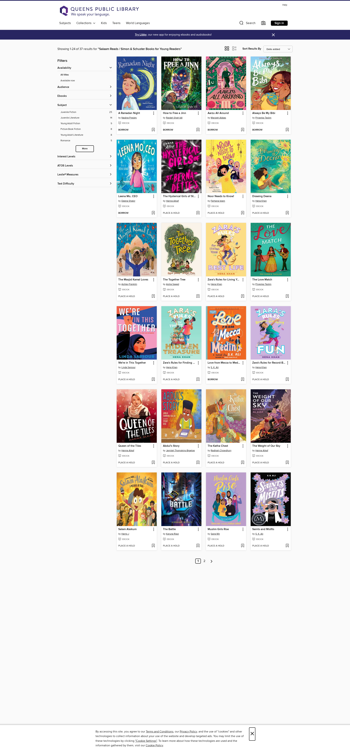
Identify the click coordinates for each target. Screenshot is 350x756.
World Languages (138, 23)
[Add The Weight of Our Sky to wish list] (287, 462)
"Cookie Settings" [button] (146, 741)
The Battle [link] (169, 529)
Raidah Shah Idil (174, 117)
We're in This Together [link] (132, 363)
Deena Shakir (128, 200)
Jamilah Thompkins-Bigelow (180, 450)
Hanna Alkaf (172, 200)
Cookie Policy (154, 745)
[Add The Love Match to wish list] (287, 296)
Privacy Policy (188, 731)
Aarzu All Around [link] (218, 113)
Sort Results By (251, 49)
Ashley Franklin (129, 284)
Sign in (279, 23)
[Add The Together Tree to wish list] (198, 296)
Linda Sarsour (128, 367)
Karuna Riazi (172, 533)
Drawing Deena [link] (261, 196)
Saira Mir (215, 533)
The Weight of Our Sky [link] (266, 446)
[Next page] (211, 561)
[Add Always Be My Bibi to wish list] (287, 130)
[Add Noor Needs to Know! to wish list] (242, 213)
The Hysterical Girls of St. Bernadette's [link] (179, 196)
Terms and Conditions (159, 731)
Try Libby (141, 35)
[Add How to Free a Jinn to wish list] (198, 130)
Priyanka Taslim (263, 117)
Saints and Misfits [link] (263, 529)
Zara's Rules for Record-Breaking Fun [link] (269, 363)
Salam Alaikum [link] (127, 529)
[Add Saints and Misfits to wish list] (287, 546)
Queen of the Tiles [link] (129, 446)
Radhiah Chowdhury (221, 450)
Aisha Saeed (172, 284)
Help (284, 5)
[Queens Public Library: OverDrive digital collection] (99, 11)
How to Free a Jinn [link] (174, 113)
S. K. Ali (215, 367)
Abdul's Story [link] (171, 446)
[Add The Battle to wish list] (198, 546)
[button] (247, 23)
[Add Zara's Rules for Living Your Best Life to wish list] (242, 296)
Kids (104, 23)
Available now (68, 80)
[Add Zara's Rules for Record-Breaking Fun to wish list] (287, 379)
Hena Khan (261, 200)
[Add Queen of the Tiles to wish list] (153, 462)
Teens (116, 23)
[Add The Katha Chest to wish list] (242, 462)
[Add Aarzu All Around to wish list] (242, 130)
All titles (65, 74)
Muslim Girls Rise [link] (218, 529)
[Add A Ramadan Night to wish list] (153, 130)
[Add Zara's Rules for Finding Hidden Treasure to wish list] (198, 379)
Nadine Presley (129, 117)
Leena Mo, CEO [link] (127, 196)
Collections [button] (84, 23)
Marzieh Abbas (218, 117)
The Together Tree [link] (174, 279)
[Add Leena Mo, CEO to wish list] (153, 213)
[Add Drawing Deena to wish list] (287, 213)
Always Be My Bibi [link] (263, 113)
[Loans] (263, 23)
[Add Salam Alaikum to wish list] (153, 546)
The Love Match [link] (262, 279)
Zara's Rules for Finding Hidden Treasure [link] (179, 363)
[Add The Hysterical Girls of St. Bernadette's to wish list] (198, 213)
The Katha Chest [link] (218, 446)
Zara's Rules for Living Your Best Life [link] (224, 279)
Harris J (125, 533)
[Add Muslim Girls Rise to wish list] (242, 546)
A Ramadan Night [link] (129, 113)
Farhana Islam (218, 200)
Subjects (65, 23)
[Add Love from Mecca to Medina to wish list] (242, 379)
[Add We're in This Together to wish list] (153, 379)
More (85, 148)
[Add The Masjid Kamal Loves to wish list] (153, 296)
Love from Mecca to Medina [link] (224, 363)
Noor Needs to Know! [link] (221, 196)
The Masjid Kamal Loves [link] (133, 279)
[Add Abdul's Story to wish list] (198, 462)
